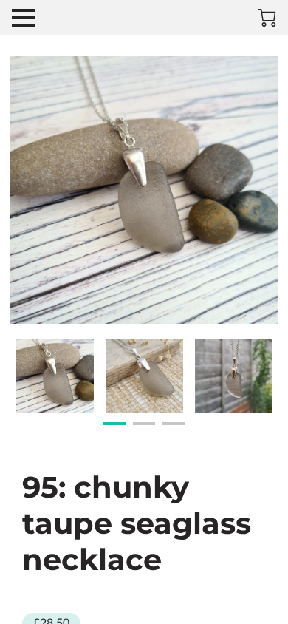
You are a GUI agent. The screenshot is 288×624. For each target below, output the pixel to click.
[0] (267, 18)
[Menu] (23, 17)
